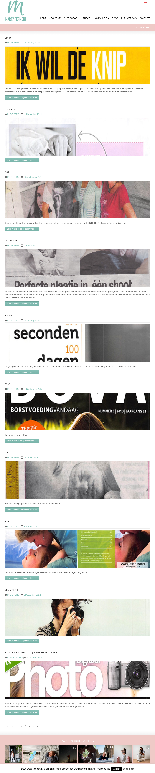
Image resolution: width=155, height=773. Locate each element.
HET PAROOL (11, 240)
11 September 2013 (32, 389)
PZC (7, 172)
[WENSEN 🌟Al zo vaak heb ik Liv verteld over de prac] (68, 754)
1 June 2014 (29, 245)
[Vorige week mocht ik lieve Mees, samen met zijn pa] (87, 754)
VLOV (7, 521)
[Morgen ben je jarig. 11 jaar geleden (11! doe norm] (141, 754)
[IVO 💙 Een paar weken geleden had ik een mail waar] (50, 754)
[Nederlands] (149, 2)
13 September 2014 (33, 177)
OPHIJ (8, 38)
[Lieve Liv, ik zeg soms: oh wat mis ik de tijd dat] (123, 754)
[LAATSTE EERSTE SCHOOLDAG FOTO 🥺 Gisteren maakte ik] (13, 754)
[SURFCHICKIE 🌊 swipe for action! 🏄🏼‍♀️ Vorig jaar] (32, 754)
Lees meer (128, 768)
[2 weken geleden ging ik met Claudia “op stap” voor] (105, 754)
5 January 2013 (30, 526)
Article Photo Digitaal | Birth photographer (31, 652)
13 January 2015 (31, 42)
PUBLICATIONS (15, 657)
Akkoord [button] (116, 769)
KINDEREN (10, 109)
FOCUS (8, 315)
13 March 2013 (30, 457)
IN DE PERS (13, 42)
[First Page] (7, 726)
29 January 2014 (31, 320)
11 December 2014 (32, 114)
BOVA (7, 384)
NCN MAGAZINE (13, 590)
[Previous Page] (12, 726)
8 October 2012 (34, 657)
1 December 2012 (32, 595)
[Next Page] (37, 726)
